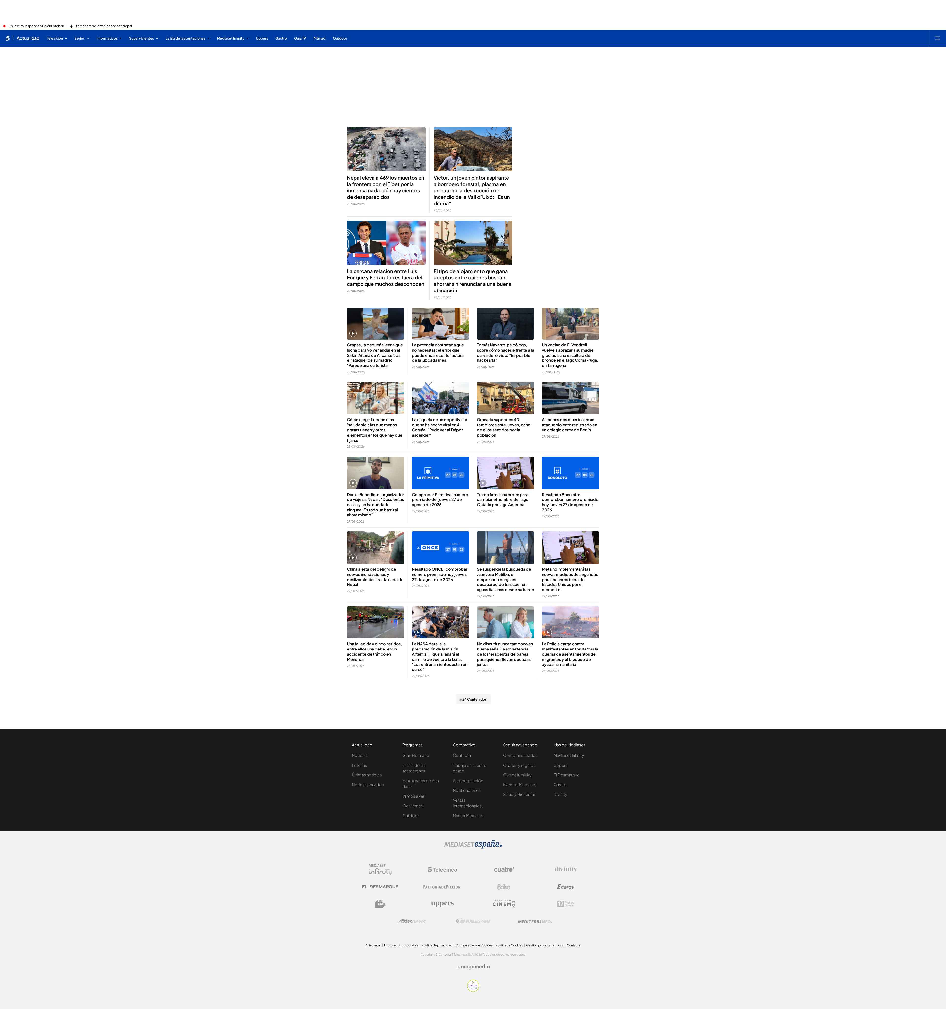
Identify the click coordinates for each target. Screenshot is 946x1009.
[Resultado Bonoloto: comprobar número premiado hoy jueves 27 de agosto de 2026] (570, 473)
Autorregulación (468, 780)
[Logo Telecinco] (442, 869)
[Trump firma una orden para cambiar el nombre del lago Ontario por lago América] (505, 473)
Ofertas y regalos (519, 765)
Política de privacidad (437, 945)
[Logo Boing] (504, 887)
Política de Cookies (509, 945)
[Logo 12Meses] (565, 904)
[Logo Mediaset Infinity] (380, 869)
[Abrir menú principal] (937, 38)
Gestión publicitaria (540, 945)
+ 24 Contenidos (473, 699)
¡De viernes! (413, 805)
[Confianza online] (473, 990)
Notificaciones (467, 790)
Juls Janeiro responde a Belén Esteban (35, 26)
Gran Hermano (415, 755)
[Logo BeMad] (380, 904)
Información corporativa (401, 945)
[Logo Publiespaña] (473, 921)
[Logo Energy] (565, 887)
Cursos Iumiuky (517, 774)
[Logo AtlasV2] (411, 921)
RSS (560, 945)
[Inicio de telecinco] (8, 38)
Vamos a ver (413, 796)
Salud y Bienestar (519, 794)
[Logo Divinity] (566, 869)
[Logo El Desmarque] (380, 886)
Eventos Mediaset (520, 784)
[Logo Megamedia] (475, 966)
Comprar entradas (520, 755)
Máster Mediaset (468, 815)
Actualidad (28, 38)
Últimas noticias (367, 774)
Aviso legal (373, 945)
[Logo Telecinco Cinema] (504, 903)
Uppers (560, 765)
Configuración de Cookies (474, 945)
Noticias (360, 755)
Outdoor (410, 815)
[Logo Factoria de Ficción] (442, 887)
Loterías (359, 765)
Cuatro (560, 784)
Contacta (462, 755)
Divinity (560, 794)
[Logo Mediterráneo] (535, 921)
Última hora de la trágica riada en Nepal (103, 26)
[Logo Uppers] (442, 904)
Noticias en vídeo (368, 784)
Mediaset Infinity (569, 755)
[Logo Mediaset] (473, 847)
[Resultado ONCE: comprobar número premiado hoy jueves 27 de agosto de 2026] (440, 547)
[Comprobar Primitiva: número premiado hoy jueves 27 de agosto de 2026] (440, 473)
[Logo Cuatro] (504, 869)
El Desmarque (567, 774)
